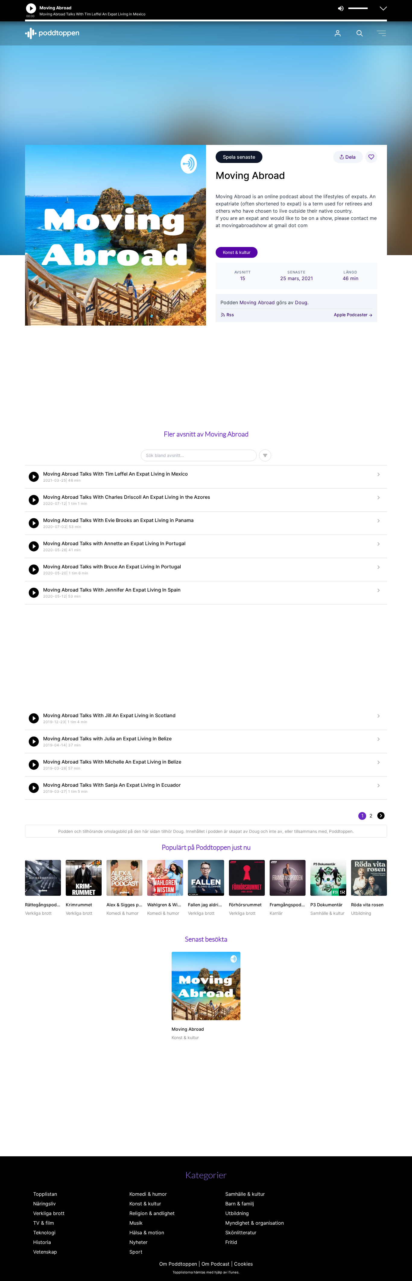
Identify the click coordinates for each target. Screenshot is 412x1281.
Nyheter (138, 1242)
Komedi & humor (148, 1194)
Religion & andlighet (152, 1213)
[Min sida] (337, 33)
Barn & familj (239, 1204)
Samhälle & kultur (245, 1194)
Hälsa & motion (146, 1232)
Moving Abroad (257, 302)
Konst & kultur (236, 252)
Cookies (243, 1264)
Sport (135, 1252)
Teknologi (44, 1232)
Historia (42, 1242)
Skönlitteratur (240, 1232)
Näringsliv (44, 1204)
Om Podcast (215, 1264)
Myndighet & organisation (254, 1223)
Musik (136, 1223)
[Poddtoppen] (52, 33)
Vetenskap (45, 1252)
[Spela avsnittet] (34, 477)
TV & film (43, 1223)
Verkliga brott (49, 1213)
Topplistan (45, 1194)
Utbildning (237, 1213)
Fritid (231, 1242)
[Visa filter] (265, 455)
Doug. (302, 302)
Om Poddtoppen (178, 1264)
